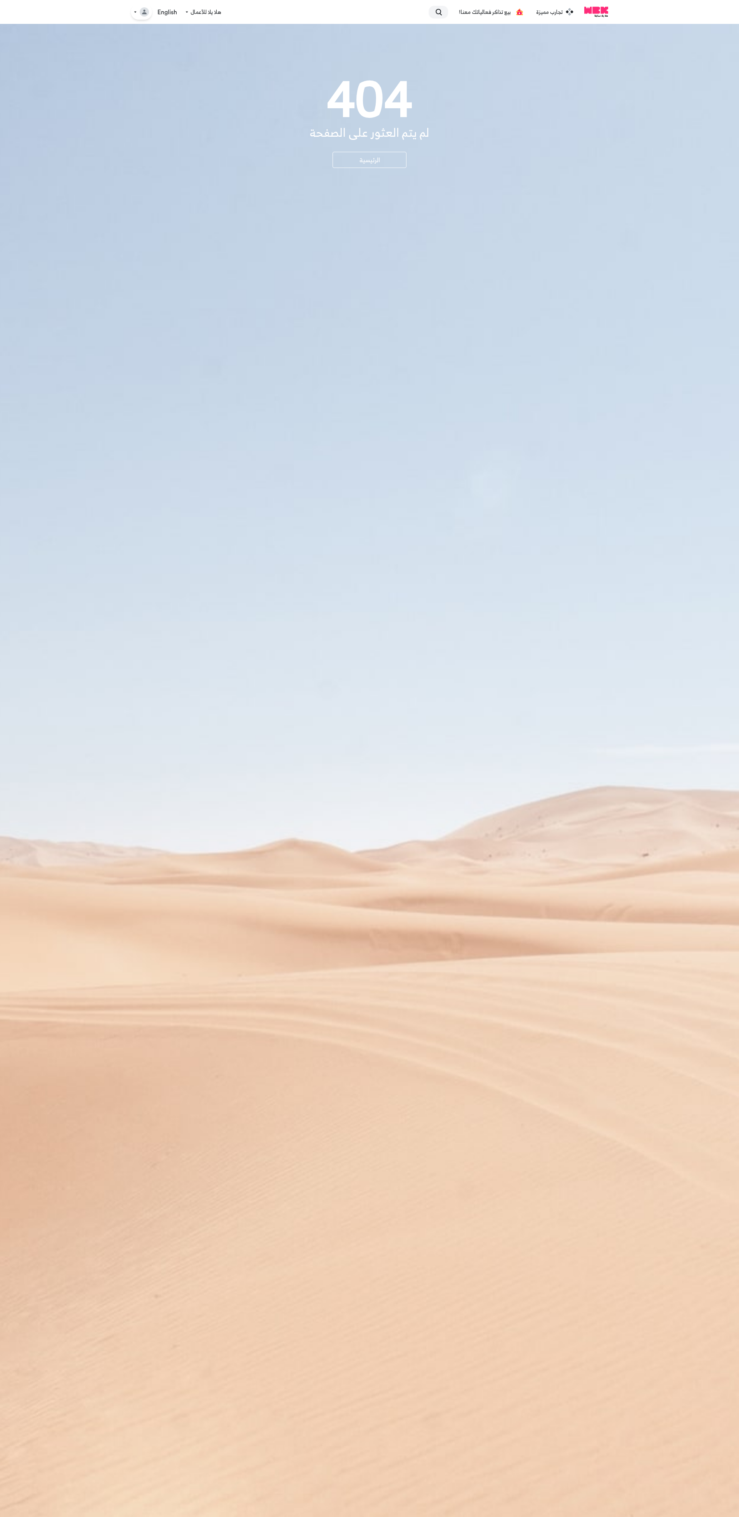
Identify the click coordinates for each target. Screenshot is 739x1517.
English (167, 12)
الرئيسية (369, 159)
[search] (442, 12)
